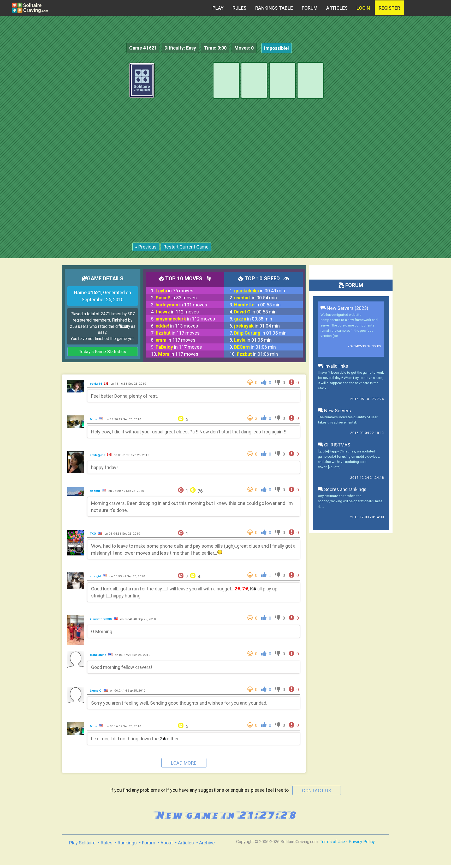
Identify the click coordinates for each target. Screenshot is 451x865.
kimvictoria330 (101, 619)
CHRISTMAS (336, 444)
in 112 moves (177, 311)
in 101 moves (181, 304)
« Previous (146, 247)
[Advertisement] (412, 141)
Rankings (127, 842)
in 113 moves (177, 326)
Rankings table (274, 8)
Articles (337, 8)
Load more (184, 763)
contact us (316, 790)
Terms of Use (332, 841)
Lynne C (96, 690)
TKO (93, 533)
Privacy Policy (362, 841)
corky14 (96, 383)
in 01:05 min (260, 333)
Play (218, 8)
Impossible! (276, 48)
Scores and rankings (344, 489)
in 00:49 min (259, 290)
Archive (207, 842)
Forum (309, 8)
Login (363, 8)
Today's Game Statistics (102, 351)
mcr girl (96, 576)
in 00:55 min (257, 304)
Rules (239, 8)
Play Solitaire (82, 842)
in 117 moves (178, 333)
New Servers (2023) (347, 308)
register (389, 8)
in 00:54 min (255, 297)
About (167, 842)
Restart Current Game (186, 247)
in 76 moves (174, 290)
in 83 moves (176, 297)
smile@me (98, 455)
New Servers (337, 410)
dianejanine (98, 655)
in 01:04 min (257, 326)
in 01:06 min (255, 347)
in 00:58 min (253, 319)
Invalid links (335, 366)
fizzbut (95, 491)
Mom (94, 419)
